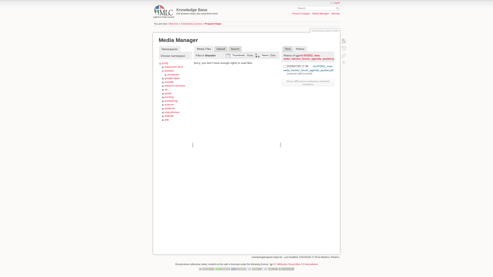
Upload (220, 48)
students (169, 108)
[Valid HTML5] (254, 268)
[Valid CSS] (270, 268)
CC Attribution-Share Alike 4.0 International (295, 264)
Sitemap (335, 13)
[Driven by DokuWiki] (286, 268)
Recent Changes (301, 13)
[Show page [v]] (343, 40)
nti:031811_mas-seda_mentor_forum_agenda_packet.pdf (310, 57)
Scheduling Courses (191, 24)
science (169, 104)
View (288, 48)
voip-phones (171, 112)
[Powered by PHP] (238, 268)
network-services (174, 85)
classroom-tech (173, 66)
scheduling (171, 100)
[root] (165, 63)
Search (338, 8)
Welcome (173, 24)
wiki (166, 119)
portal (167, 93)
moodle (169, 81)
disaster (169, 70)
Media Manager (320, 13)
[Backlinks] (343, 55)
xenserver (173, 74)
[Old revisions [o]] (343, 48)
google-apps (172, 78)
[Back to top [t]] (343, 62)
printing (169, 96)
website (169, 115)
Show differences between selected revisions (308, 83)
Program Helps (213, 24)
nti (165, 89)
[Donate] (222, 268)
